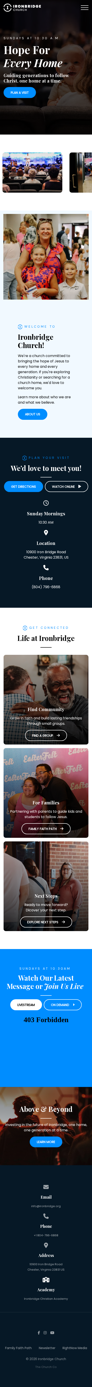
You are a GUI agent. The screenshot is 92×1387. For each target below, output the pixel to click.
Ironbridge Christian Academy (46, 1299)
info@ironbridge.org (46, 1206)
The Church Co (46, 1367)
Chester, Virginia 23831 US (46, 1269)
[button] (84, 7)
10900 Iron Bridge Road (46, 1264)
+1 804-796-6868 (46, 1235)
